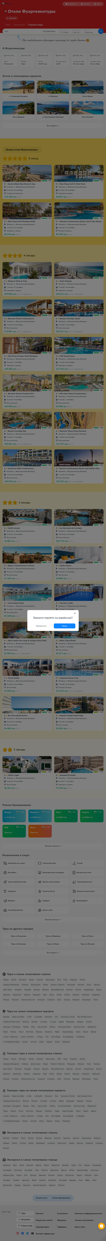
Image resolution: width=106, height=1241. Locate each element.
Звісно (64, 626)
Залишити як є (41, 626)
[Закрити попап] (75, 613)
